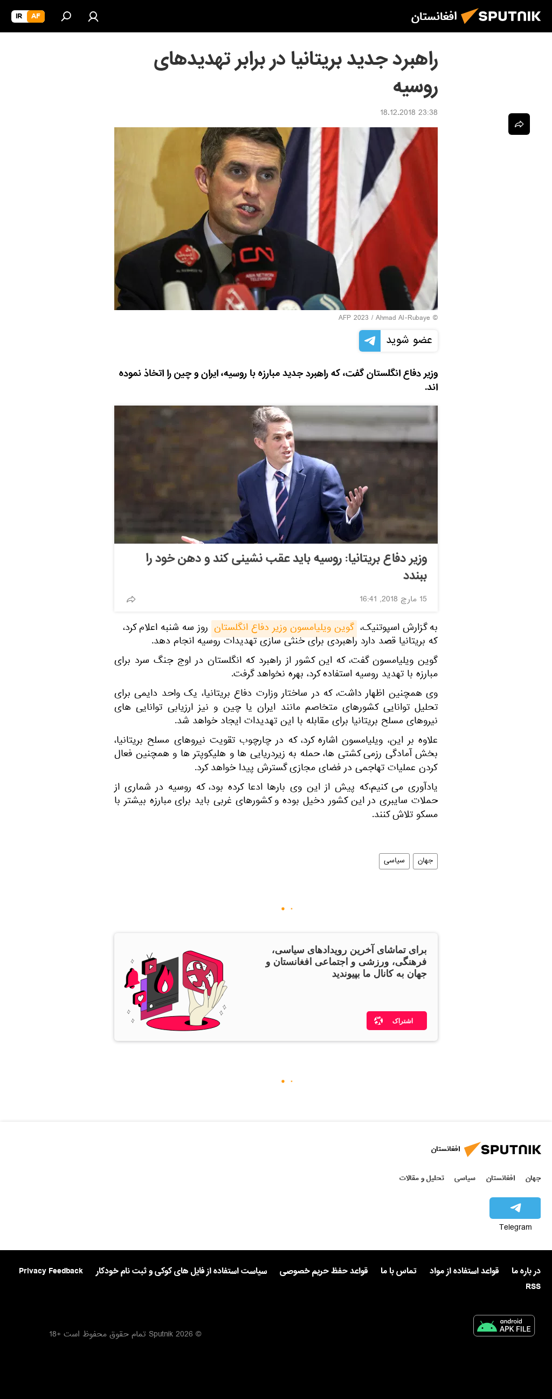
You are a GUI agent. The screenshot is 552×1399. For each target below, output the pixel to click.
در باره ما (526, 1271)
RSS (533, 1286)
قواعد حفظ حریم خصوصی (324, 1271)
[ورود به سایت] (93, 16)
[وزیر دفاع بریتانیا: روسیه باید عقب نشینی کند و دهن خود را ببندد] (276, 475)
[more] (131, 599)
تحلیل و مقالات (421, 1178)
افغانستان (500, 1178)
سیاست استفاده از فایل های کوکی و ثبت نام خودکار (181, 1271)
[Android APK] (504, 1328)
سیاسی (394, 861)
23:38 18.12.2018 (409, 113)
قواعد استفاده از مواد (464, 1271)
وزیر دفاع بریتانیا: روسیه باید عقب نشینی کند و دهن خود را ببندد (286, 567)
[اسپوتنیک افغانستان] (504, 27)
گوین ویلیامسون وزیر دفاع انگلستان (284, 628)
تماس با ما (399, 1271)
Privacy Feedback (51, 1271)
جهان (425, 861)
